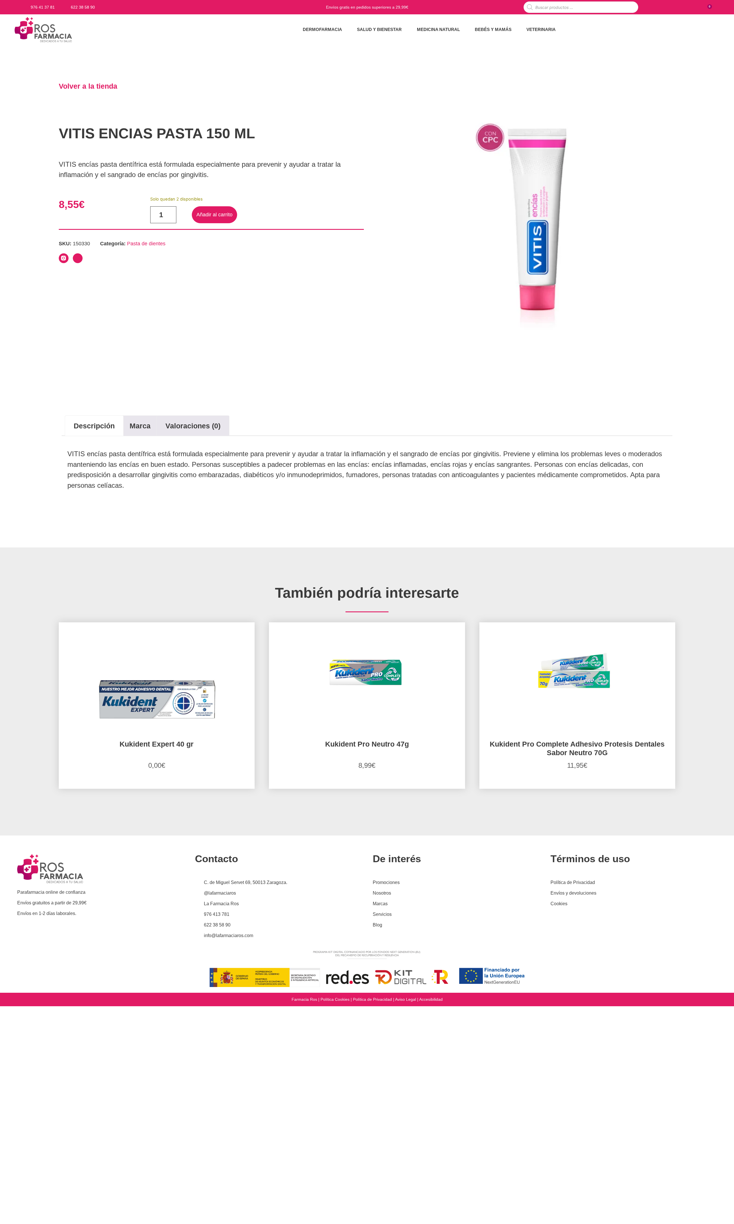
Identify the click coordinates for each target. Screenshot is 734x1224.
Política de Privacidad (372, 999)
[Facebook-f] (78, 258)
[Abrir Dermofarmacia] (345, 29)
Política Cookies (335, 999)
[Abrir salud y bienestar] (405, 29)
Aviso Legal (405, 999)
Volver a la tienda (88, 86)
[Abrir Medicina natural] (463, 29)
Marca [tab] (140, 426)
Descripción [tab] (94, 426)
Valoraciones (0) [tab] (192, 426)
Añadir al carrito (214, 214)
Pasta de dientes (146, 243)
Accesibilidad (431, 999)
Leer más (156, 787)
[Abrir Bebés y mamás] (515, 29)
